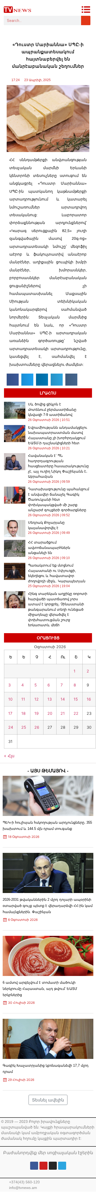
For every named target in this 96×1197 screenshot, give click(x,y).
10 (10, 699)
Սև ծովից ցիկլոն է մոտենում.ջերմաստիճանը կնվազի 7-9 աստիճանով (52, 409)
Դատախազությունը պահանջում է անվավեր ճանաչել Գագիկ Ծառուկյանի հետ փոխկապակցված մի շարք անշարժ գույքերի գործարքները (58, 499)
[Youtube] (43, 1166)
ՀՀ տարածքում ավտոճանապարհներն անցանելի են (49, 547)
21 (63, 713)
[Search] (85, 20)
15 (76, 699)
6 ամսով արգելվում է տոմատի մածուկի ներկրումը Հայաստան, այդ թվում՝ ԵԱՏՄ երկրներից (40, 989)
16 (89, 699)
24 (10, 727)
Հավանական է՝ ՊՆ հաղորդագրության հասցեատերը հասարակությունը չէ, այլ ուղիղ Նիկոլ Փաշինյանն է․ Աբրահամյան (58, 466)
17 (10, 713)
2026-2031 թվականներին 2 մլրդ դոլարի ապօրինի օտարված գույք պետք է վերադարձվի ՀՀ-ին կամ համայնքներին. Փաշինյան (48, 906)
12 (36, 699)
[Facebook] (34, 1166)
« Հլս (9, 755)
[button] (13, 380)
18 (23, 713)
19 (36, 713)
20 (49, 713)
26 (36, 727)
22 (76, 713)
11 (23, 699)
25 (23, 727)
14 (63, 699)
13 (49, 699)
